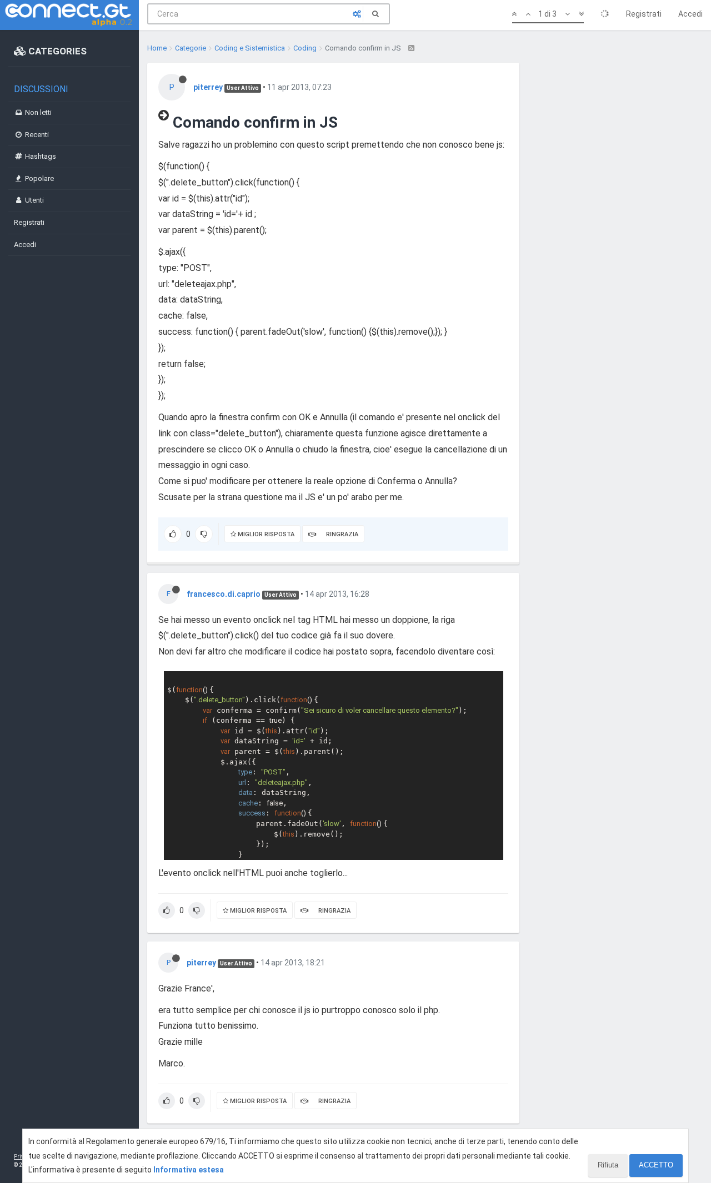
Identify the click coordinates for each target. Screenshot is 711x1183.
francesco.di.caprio (224, 594)
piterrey (208, 87)
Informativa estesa (188, 1169)
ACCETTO (656, 1165)
